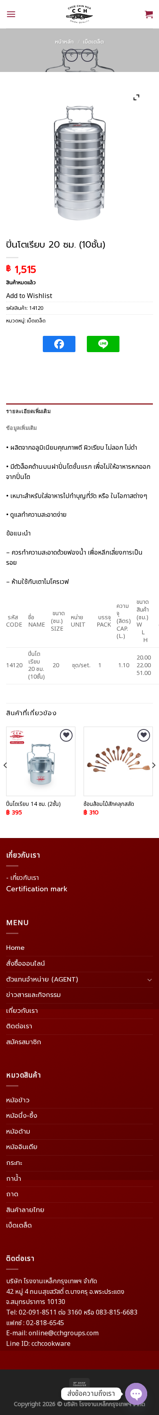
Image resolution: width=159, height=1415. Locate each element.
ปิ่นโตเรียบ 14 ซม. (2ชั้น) (33, 804)
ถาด (12, 1194)
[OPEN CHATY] (136, 1394)
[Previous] (6, 781)
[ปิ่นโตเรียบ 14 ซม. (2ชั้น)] (41, 761)
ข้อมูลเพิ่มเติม (21, 428)
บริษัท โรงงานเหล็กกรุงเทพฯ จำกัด (104, 1404)
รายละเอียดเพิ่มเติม (28, 411)
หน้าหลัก (64, 42)
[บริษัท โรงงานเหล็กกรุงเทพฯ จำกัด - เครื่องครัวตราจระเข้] (79, 14)
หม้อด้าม (18, 1131)
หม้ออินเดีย (22, 1147)
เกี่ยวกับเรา (22, 1011)
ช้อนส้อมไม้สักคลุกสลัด (109, 804)
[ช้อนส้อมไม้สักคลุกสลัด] (118, 761)
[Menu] (11, 14)
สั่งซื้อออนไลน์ (25, 964)
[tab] (79, 411)
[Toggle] (149, 979)
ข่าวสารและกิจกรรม (33, 995)
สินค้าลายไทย (25, 1210)
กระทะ (14, 1163)
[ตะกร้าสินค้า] (149, 14)
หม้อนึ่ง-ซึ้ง (21, 1116)
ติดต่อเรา (19, 1026)
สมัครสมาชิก (23, 1042)
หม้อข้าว (17, 1100)
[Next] (153, 781)
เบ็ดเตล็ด (93, 42)
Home (15, 948)
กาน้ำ (13, 1179)
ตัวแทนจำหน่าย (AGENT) (42, 979)
